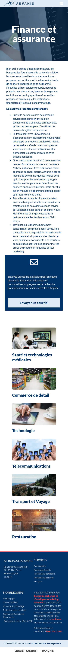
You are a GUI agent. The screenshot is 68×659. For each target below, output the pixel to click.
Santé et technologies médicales (32, 357)
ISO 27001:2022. (54, 631)
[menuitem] (26, 650)
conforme (56, 619)
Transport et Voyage (31, 501)
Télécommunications (31, 466)
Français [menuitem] (47, 650)
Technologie (23, 430)
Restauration (24, 536)
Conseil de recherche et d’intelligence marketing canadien (46, 599)
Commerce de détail (30, 395)
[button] (61, 3)
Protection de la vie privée (45, 643)
